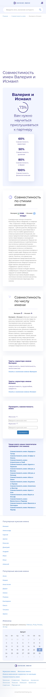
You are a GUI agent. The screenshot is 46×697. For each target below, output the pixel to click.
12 (17, 646)
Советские (6, 685)
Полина (5, 597)
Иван (5, 556)
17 (6, 650)
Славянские (16, 680)
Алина (5, 593)
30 (23, 639)
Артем (5, 539)
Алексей (6, 564)
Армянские (32, 682)
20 (23, 650)
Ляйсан (29, 625)
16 (39, 646)
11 (12, 646)
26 (17, 653)
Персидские (16, 685)
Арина (5, 614)
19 (17, 650)
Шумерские (35, 680)
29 (17, 639)
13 (23, 646)
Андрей (5, 551)
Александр (7, 530)
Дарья (5, 588)
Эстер (5, 627)
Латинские (6, 682)
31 (28, 639)
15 (34, 646)
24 (6, 653)
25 (12, 653)
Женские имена (24, 671)
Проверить (23, 432)
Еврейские (25, 680)
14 (28, 646)
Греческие (6, 680)
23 (39, 650)
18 (12, 650)
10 (6, 646)
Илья (4, 560)
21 (28, 650)
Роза (34, 625)
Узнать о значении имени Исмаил (22, 392)
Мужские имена (9, 671)
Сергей (5, 535)
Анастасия (7, 584)
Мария (5, 580)
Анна (5, 576)
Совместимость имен (11, 677)
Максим (6, 543)
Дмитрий (6, 547)
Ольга (5, 605)
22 (34, 650)
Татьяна (6, 609)
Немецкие (23, 682)
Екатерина (7, 601)
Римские (15, 682)
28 (12, 639)
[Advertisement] (23, 43)
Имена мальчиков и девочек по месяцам (19, 674)
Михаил (5, 526)
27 (6, 639)
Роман (39, 625)
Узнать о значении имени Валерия (23, 372)
